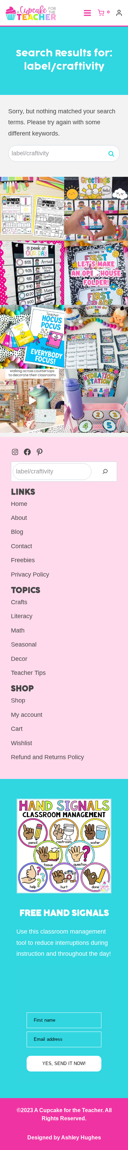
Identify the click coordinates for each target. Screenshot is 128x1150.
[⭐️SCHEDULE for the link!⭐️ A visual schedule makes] (32, 273)
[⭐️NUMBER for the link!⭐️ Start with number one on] (32, 209)
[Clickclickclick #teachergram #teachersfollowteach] (32, 401)
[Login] (119, 12)
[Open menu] (88, 13)
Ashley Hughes (80, 1137)
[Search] (105, 471)
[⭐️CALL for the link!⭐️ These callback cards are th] (32, 337)
